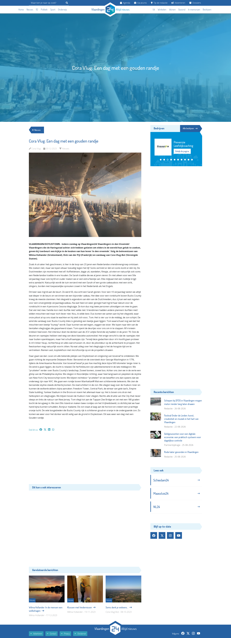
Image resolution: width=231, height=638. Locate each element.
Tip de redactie (160, 2)
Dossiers (196, 2)
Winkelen (162, 9)
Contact (52, 633)
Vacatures (142, 2)
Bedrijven (207, 9)
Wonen (172, 9)
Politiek (44, 9)
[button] (160, 159)
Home (21, 9)
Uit (154, 9)
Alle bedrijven (188, 128)
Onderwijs (62, 9)
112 (37, 9)
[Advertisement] (85, 459)
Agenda (126, 2)
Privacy (67, 633)
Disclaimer (81, 633)
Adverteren (179, 2)
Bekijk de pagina (182, 149)
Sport (52, 9)
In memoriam (194, 9)
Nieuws (30, 9)
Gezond (181, 9)
